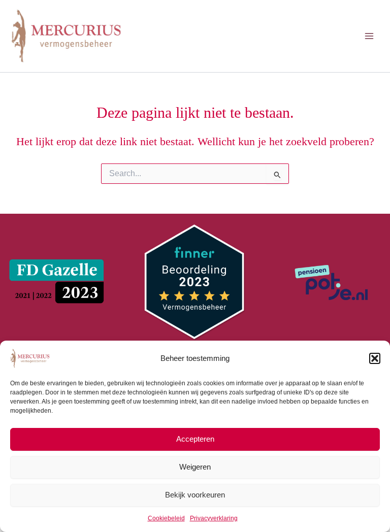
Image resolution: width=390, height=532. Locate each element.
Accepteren (195, 439)
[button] (375, 358)
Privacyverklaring (214, 518)
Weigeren (195, 466)
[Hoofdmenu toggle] (369, 36)
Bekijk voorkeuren (195, 494)
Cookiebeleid (166, 518)
